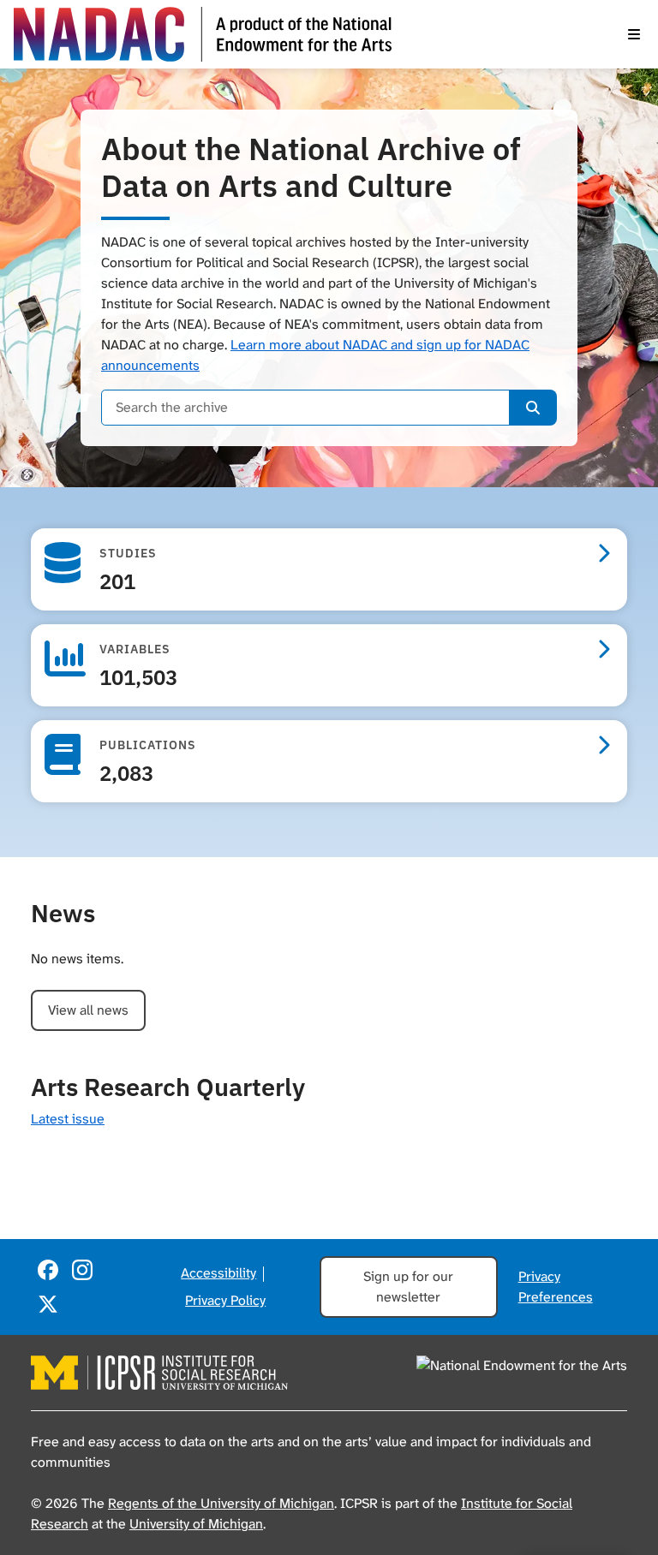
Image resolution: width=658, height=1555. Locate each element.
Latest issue (68, 1119)
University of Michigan (196, 1524)
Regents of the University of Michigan (221, 1503)
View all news (88, 1010)
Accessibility (218, 1273)
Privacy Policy (225, 1300)
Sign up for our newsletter (408, 1286)
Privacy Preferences (555, 1286)
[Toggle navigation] (634, 34)
